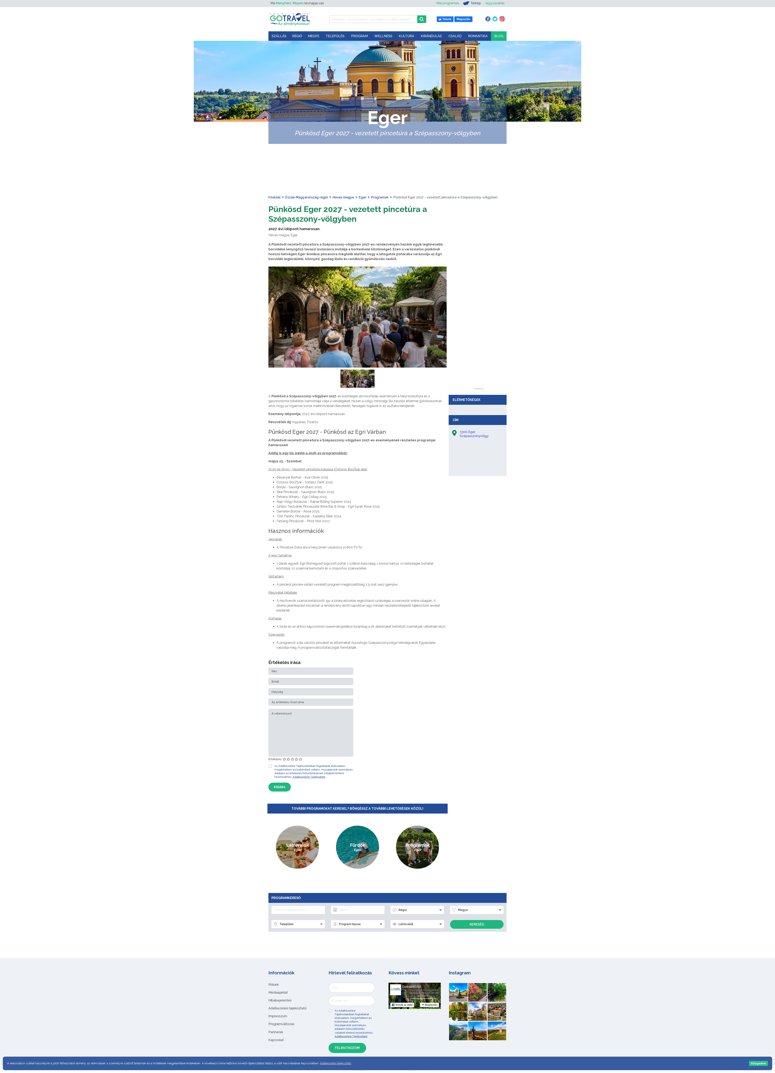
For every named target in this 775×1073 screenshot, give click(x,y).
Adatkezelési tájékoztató (287, 1008)
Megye (313, 36)
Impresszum (277, 1016)
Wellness (383, 36)
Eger (362, 197)
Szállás (279, 36)
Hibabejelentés (280, 1000)
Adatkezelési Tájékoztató (309, 776)
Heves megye (343, 197)
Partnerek (275, 1032)
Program (359, 36)
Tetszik (404, 1004)
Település (335, 36)
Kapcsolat (276, 1040)
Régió (297, 36)
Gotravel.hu (411, 987)
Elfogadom (758, 1063)
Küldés (279, 787)
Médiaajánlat (278, 992)
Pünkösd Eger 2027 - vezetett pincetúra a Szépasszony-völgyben (347, 213)
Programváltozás (281, 1024)
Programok (380, 197)
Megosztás (431, 1004)
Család (455, 36)
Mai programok (447, 3)
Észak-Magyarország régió (306, 197)
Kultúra (406, 36)
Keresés (477, 924)
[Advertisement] (479, 327)
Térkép (475, 3)
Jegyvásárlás (495, 3)
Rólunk (273, 985)
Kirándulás (431, 36)
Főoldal (274, 197)
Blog (498, 36)
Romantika (478, 36)
